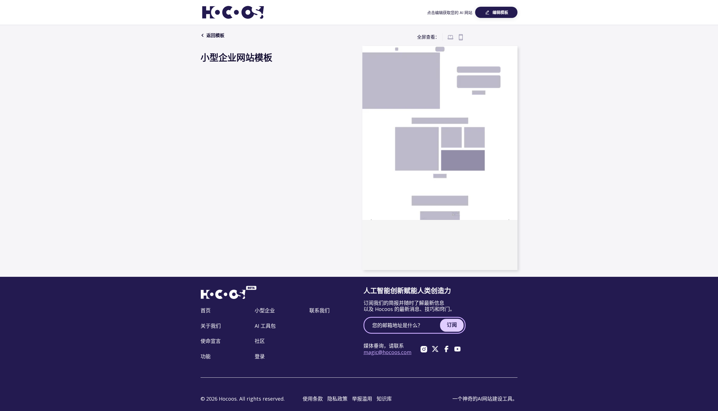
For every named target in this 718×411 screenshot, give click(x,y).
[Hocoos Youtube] (457, 349)
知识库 (384, 398)
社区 (260, 341)
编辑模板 (500, 12)
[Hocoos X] (435, 349)
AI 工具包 (265, 325)
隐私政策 (337, 398)
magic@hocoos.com (387, 352)
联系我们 (319, 310)
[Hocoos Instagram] (423, 349)
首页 (206, 310)
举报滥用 (362, 398)
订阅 (452, 324)
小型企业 (265, 310)
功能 (206, 356)
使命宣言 (211, 341)
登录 (260, 356)
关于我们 (211, 325)
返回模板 (214, 35)
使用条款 (313, 398)
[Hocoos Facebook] (446, 349)
